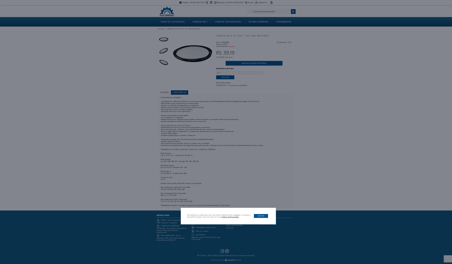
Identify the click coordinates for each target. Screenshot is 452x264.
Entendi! (261, 216)
